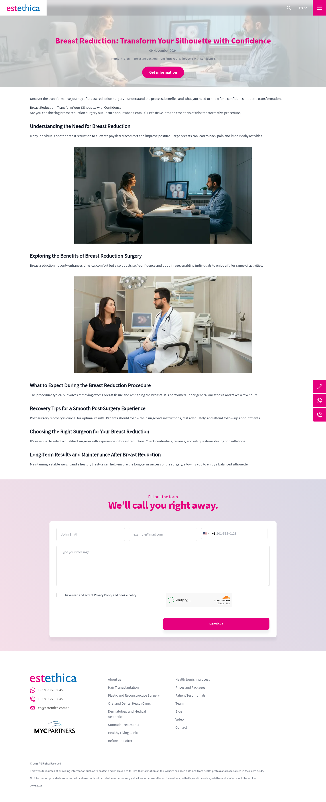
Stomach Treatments (123, 725)
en (301, 8)
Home (115, 58)
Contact (181, 727)
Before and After (120, 741)
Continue (216, 624)
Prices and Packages (190, 688)
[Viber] (319, 415)
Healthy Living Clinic (123, 733)
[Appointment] (319, 386)
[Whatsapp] (319, 400)
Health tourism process (192, 680)
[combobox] (208, 533)
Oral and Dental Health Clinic (129, 703)
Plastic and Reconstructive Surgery (133, 696)
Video (179, 719)
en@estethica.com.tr (53, 708)
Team (179, 703)
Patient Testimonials (190, 696)
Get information (163, 72)
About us (114, 680)
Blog (127, 58)
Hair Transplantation (123, 688)
